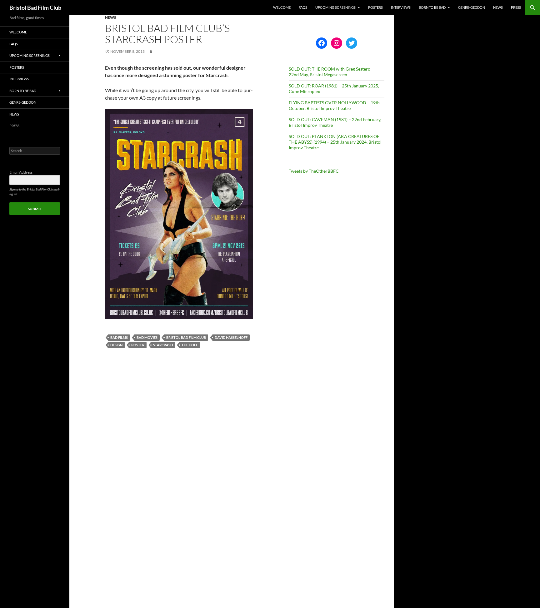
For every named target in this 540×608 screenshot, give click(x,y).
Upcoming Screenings (335, 7)
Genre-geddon (471, 7)
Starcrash (163, 345)
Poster (137, 345)
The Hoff (190, 345)
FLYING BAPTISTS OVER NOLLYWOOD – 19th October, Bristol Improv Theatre (334, 105)
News (498, 7)
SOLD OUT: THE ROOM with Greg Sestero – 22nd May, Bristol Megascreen (331, 71)
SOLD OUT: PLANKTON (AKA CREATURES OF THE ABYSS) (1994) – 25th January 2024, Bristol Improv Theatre (335, 142)
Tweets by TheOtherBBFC (314, 171)
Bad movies (147, 337)
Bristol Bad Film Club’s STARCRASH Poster (167, 34)
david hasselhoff (231, 337)
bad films (119, 337)
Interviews (401, 7)
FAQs (303, 7)
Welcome (282, 7)
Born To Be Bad (432, 7)
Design (116, 345)
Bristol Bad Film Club (35, 7)
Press (516, 7)
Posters (375, 7)
